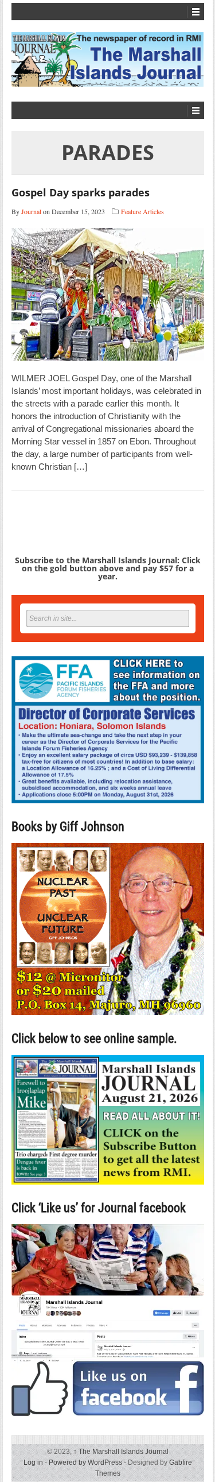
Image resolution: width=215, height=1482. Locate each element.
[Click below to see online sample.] (107, 1119)
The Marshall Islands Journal (121, 1452)
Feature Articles (142, 211)
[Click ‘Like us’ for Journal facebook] (107, 1320)
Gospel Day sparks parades (80, 192)
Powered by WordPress (85, 1462)
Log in (33, 1462)
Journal (31, 211)
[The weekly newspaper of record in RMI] (107, 59)
